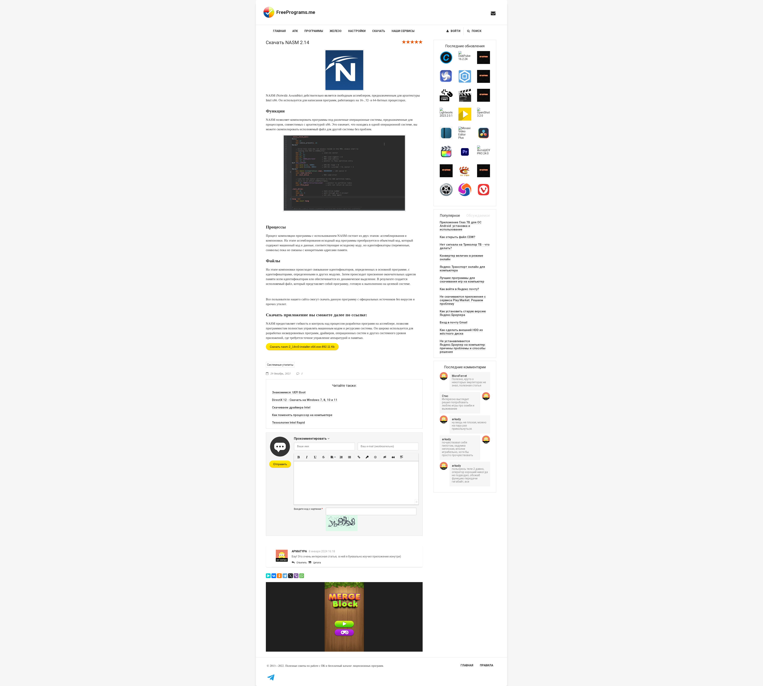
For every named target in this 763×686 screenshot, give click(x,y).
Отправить (280, 464)
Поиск (476, 31)
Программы (313, 31)
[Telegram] (285, 575)
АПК (295, 31)
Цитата (317, 562)
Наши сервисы (403, 31)
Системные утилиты (280, 364)
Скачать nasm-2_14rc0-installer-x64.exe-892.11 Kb (302, 346)
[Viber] (296, 575)
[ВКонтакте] (273, 575)
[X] (290, 575)
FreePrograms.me (295, 12)
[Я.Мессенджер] (268, 575)
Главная (279, 31)
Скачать (378, 31)
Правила (486, 665)
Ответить (301, 562)
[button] (298, 457)
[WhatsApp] (301, 575)
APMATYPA (299, 551)
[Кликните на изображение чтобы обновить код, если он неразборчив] (341, 530)
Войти (455, 31)
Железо (336, 31)
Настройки (357, 31)
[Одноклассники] (279, 575)
